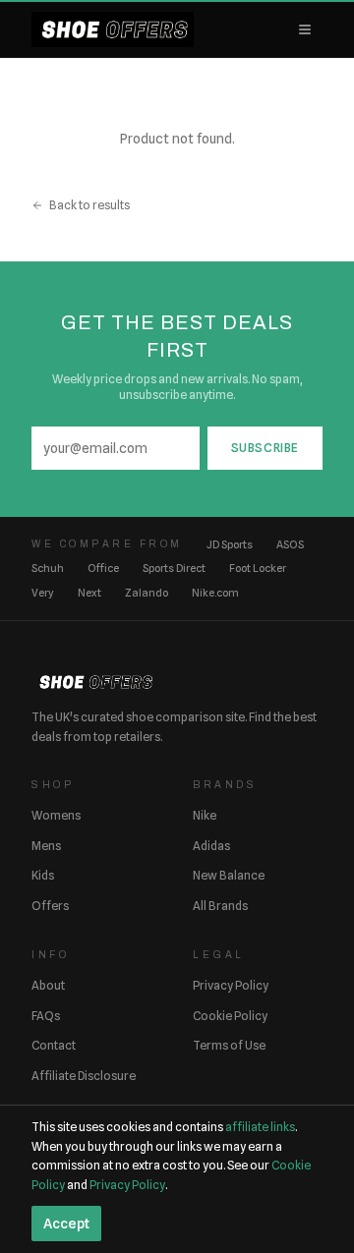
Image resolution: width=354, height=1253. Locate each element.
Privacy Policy (230, 985)
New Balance (229, 875)
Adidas (211, 845)
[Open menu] (305, 29)
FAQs (45, 1015)
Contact (53, 1045)
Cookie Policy (230, 1015)
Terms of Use (229, 1045)
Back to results (89, 205)
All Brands (220, 905)
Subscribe (265, 447)
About (48, 985)
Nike (204, 815)
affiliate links (260, 1126)
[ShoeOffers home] (112, 29)
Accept (66, 1223)
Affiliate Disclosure (83, 1075)
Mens (46, 845)
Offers (50, 905)
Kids (42, 875)
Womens (56, 815)
